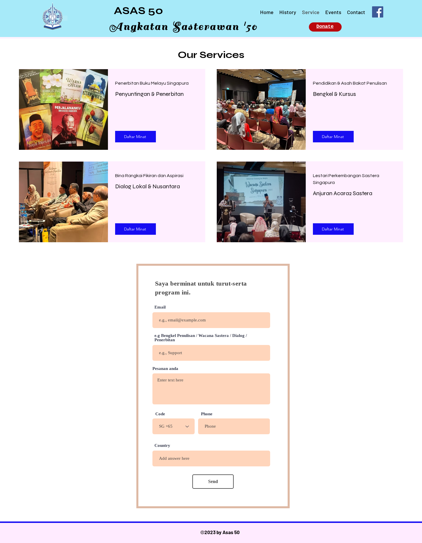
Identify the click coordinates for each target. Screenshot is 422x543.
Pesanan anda (165, 368)
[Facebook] (377, 12)
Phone (206, 414)
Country (162, 445)
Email (160, 307)
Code (160, 414)
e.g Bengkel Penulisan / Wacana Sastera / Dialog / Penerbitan (200, 337)
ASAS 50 (138, 10)
